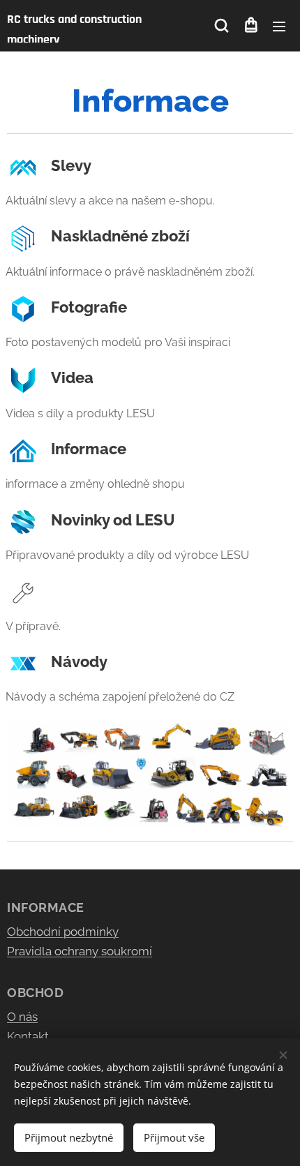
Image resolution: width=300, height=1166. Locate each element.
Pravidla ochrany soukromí (79, 951)
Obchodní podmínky (63, 932)
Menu (279, 26)
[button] (222, 25)
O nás (22, 1017)
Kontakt (28, 1036)
